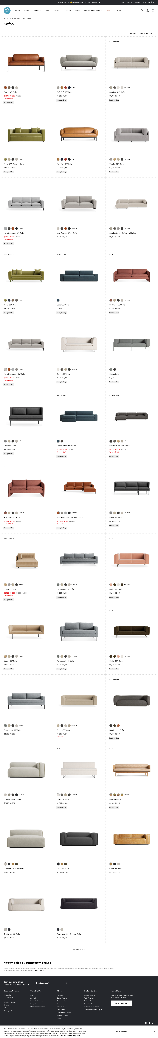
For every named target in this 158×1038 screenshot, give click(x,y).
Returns (6, 1005)
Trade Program (89, 998)
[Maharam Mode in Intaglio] (5, 228)
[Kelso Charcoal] (12, 87)
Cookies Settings (121, 1031)
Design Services (35, 1004)
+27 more (21, 228)
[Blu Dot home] (7, 10)
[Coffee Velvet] (114, 725)
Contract (130, 2)
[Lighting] (68, 10)
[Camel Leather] (12, 863)
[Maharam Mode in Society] (69, 87)
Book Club (60, 1006)
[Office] (47, 10)
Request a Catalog (36, 1001)
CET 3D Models (89, 1004)
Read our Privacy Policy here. (70, 1035)
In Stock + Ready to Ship (93, 10)
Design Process (62, 998)
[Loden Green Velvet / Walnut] (114, 794)
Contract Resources (90, 1001)
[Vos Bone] (118, 87)
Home (6, 18)
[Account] (147, 10)
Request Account (89, 995)
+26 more (74, 228)
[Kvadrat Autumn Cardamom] (12, 300)
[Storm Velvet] (61, 441)
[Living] (17, 10)
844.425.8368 (8, 998)
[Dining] (26, 10)
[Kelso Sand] (16, 87)
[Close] (154, 1031)
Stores (137, 2)
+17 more (21, 159)
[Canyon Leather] (61, 87)
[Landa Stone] (69, 725)
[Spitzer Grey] (16, 369)
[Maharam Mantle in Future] (5, 929)
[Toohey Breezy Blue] (110, 369)
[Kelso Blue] (58, 300)
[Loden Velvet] (5, 159)
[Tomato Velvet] (65, 87)
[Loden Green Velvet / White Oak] (122, 794)
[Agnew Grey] (110, 159)
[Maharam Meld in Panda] (69, 159)
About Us (60, 995)
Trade (122, 2)
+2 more (126, 794)
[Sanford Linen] (110, 87)
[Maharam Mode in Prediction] (58, 87)
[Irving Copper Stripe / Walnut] (118, 794)
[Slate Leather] (12, 794)
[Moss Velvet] (114, 584)
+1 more (73, 87)
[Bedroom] (37, 10)
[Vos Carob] (122, 584)
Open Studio (61, 1009)
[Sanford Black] (114, 87)
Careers (59, 1018)
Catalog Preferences (10, 1011)
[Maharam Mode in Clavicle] (58, 228)
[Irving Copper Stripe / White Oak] (110, 794)
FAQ (5, 1008)
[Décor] (77, 10)
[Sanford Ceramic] (58, 584)
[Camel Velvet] (114, 159)
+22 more (21, 656)
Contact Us (7, 995)
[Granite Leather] (9, 228)
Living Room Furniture (17, 18)
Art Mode (33, 998)
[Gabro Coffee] (9, 87)
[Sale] (108, 10)
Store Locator (121, 1003)
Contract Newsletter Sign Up (93, 1009)
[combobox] (147, 34)
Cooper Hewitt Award (64, 1012)
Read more (38, 970)
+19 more (127, 87)
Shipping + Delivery (10, 1002)
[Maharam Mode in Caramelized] (110, 300)
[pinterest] (153, 1023)
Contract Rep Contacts (91, 1006)
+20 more (74, 794)
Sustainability (61, 1001)
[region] (79, 1032)
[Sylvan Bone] (122, 87)
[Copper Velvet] (118, 725)
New (31, 995)
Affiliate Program (62, 1015)
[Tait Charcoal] (9, 794)
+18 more (127, 159)
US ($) (151, 2)
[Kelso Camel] (9, 159)
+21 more (74, 369)
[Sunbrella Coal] (114, 369)
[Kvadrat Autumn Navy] (9, 300)
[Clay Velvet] (110, 584)
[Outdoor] (57, 10)
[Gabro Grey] (5, 441)
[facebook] (149, 1023)
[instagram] (146, 1023)
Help (144, 2)
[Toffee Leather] (5, 87)
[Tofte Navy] (9, 929)
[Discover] (118, 10)
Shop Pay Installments (37, 1006)
